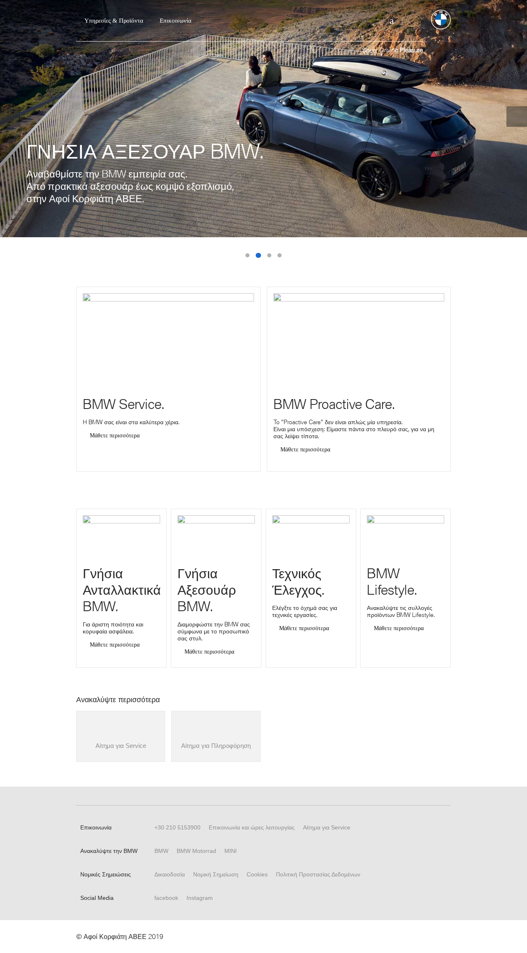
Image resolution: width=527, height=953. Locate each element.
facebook (166, 898)
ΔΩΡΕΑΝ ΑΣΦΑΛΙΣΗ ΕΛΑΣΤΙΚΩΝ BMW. (269, 255)
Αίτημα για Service (326, 827)
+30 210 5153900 (177, 827)
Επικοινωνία (175, 20)
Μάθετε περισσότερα (115, 436)
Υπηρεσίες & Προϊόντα (113, 20)
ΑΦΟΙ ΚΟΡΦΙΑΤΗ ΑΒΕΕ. (279, 255)
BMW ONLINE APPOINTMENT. (247, 255)
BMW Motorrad (196, 851)
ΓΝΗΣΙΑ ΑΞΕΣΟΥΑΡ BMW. (258, 255)
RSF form (370, 20)
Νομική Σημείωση (215, 874)
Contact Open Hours (413, 20)
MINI (230, 851)
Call (391, 20)
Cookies (257, 874)
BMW (161, 851)
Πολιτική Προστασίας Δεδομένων (318, 874)
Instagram (200, 898)
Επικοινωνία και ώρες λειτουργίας (252, 827)
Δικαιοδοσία (169, 874)
